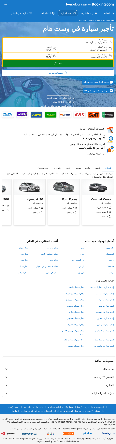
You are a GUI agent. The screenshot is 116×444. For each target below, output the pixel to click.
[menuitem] (108, 13)
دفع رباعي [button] (57, 168)
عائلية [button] (87, 168)
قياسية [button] (97, 168)
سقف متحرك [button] (42, 168)
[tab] (108, 168)
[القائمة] (5, 4)
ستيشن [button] (78, 168)
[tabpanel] (58, 201)
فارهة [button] (67, 168)
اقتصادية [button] (108, 168)
